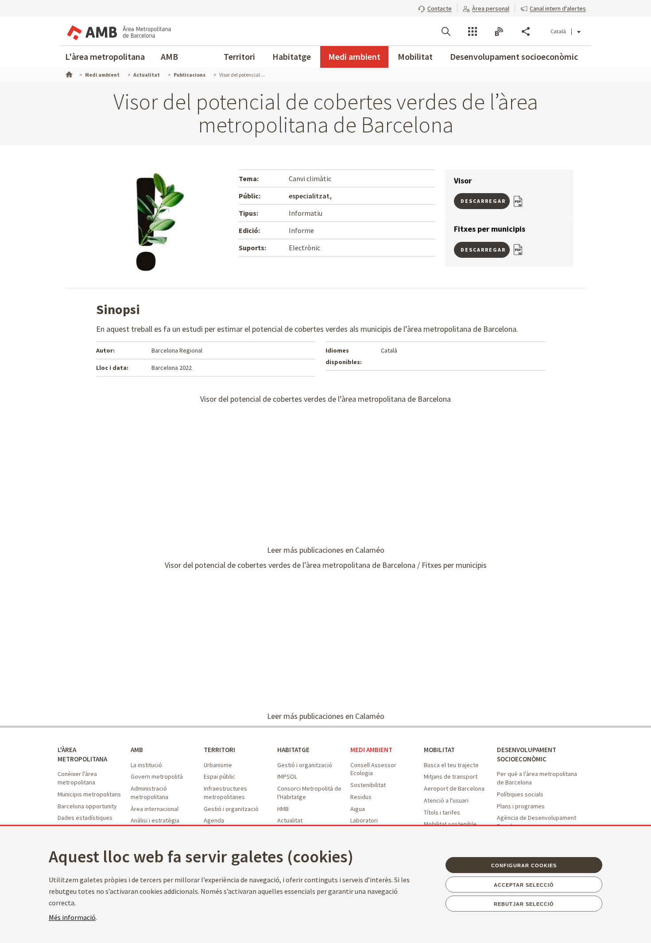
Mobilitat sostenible (450, 824)
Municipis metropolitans (89, 794)
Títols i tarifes (442, 812)
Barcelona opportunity (87, 806)
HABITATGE (293, 749)
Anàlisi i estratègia (155, 820)
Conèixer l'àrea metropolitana (77, 778)
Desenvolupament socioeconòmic (514, 56)
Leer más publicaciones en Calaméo (325, 550)
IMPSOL (287, 776)
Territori (239, 56)
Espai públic (219, 776)
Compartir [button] (525, 31)
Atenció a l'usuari (446, 800)
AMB (169, 56)
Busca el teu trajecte (451, 765)
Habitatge (291, 56)
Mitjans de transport (450, 776)
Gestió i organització (231, 809)
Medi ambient (354, 56)
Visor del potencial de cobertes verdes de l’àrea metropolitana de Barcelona (325, 399)
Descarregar (483, 201)
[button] (435, 8)
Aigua (357, 809)
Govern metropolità (157, 776)
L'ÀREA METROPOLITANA (82, 754)
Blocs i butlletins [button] (499, 31)
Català (558, 31)
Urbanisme (218, 765)
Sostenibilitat (368, 785)
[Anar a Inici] (68, 73)
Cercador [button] (446, 31)
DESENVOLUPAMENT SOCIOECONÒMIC (526, 754)
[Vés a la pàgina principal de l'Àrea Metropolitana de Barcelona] (118, 31)
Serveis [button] (472, 31)
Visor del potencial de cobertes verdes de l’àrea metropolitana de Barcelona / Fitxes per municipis (326, 565)
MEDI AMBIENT (371, 749)
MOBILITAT (439, 749)
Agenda (214, 820)
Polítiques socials (520, 794)
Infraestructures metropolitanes (225, 792)
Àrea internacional (154, 809)
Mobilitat (415, 56)
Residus (361, 797)
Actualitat (289, 820)
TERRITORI (219, 749)
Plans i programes (521, 806)
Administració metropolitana (149, 792)
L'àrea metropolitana (105, 56)
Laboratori (364, 820)
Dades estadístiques (85, 818)
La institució (146, 765)
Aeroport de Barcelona (454, 788)
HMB (283, 809)
